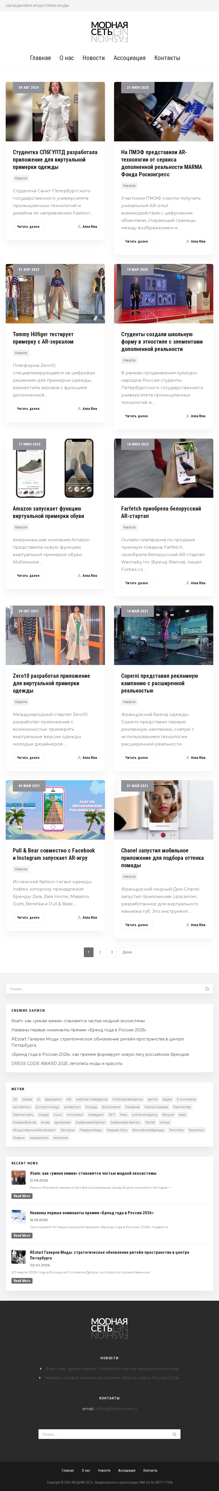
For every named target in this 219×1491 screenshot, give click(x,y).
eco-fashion (22, 1107)
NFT (112, 1115)
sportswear (62, 1122)
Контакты (167, 57)
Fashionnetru (23, 1115)
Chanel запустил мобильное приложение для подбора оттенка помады (162, 858)
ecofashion (72, 1107)
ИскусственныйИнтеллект (34, 1130)
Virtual (165, 1122)
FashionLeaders (156, 1107)
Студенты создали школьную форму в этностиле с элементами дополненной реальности (162, 341)
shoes (45, 1122)
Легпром (67, 1130)
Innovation (75, 1115)
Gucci (58, 1115)
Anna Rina (90, 227)
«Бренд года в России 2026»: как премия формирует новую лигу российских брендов (100, 1054)
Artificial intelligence (92, 1099)
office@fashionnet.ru (116, 1408)
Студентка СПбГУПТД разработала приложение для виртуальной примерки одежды (55, 159)
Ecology (91, 1107)
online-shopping (144, 1115)
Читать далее (28, 227)
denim (153, 1099)
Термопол (196, 1130)
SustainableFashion (91, 1122)
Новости (93, 57)
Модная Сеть (117, 1130)
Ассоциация (129, 57)
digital (167, 1099)
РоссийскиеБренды (148, 1130)
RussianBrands (24, 1122)
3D (15, 1099)
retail (182, 1115)
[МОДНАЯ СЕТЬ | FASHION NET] (109, 32)
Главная (40, 57)
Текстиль (176, 1130)
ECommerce (111, 1107)
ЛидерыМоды (91, 1130)
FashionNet (182, 1107)
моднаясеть (39, 1138)
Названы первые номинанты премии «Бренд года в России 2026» (79, 1029)
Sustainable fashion (125, 1122)
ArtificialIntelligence (127, 1099)
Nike (123, 1115)
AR (69, 1099)
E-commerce (186, 1099)
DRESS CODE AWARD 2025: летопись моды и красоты (66, 1063)
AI (38, 1099)
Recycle (168, 1115)
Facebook (132, 1107)
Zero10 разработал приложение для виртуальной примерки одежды (51, 683)
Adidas (27, 1099)
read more (22, 1196)
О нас (67, 57)
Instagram (96, 1115)
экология (60, 1138)
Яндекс (19, 1138)
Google (43, 1115)
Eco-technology (47, 1107)
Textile (150, 1122)
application (53, 1099)
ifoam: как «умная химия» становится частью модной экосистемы (78, 1020)
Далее (127, 952)
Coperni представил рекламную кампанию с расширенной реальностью (159, 683)
